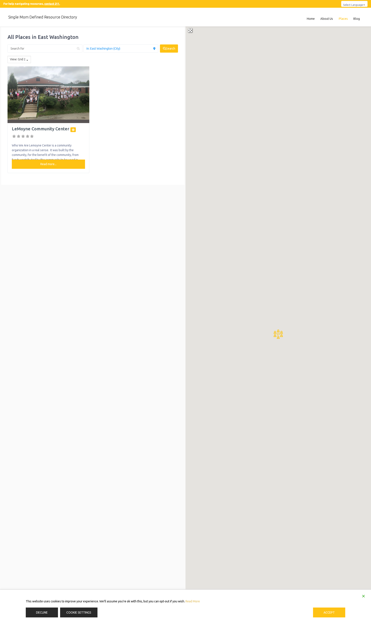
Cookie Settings (78, 612)
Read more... (48, 164)
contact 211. (52, 3)
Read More (193, 601)
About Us (326, 18)
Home (311, 18)
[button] (278, 334)
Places (343, 18)
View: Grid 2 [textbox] (18, 59)
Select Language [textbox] (353, 4)
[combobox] (354, 4)
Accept (329, 612)
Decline (42, 612)
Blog (356, 18)
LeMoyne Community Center (40, 128)
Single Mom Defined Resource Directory (42, 17)
